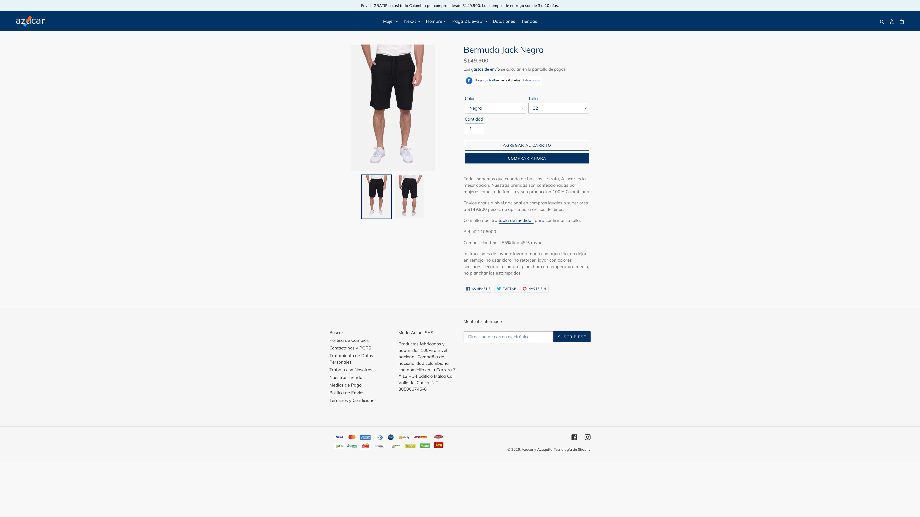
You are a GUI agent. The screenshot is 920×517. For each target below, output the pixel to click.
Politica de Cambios (349, 340)
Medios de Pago (345, 385)
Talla (533, 98)
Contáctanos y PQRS (350, 348)
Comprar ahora (527, 158)
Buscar (336, 332)
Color (470, 98)
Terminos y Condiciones (353, 400)
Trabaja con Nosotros (350, 369)
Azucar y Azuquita (537, 449)
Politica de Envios (346, 392)
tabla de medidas (516, 220)
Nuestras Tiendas (347, 377)
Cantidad (474, 119)
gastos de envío (485, 69)
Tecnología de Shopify (572, 449)
